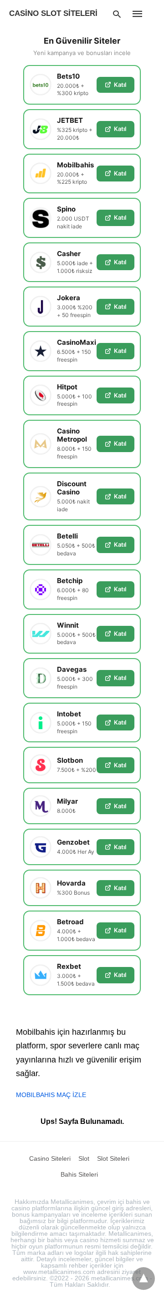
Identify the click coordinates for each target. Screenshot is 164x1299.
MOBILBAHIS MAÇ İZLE (51, 1094)
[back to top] (143, 1278)
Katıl (120, 84)
